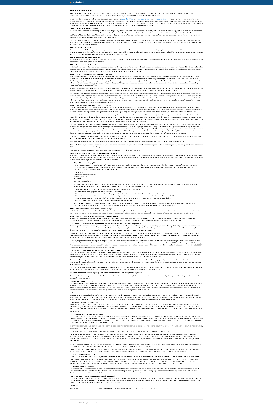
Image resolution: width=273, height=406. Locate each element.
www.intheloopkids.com (142, 19)
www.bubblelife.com (127, 19)
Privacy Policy (86, 403)
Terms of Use (95, 403)
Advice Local (78, 2)
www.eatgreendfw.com (160, 19)
